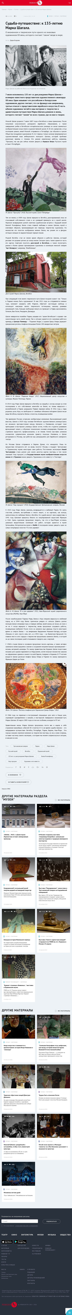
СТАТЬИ (56, 16)
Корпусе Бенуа (48, 141)
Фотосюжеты (6, 1251)
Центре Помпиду (20, 321)
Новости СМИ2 (6, 789)
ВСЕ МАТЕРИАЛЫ (64, 800)
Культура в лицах (8, 1265)
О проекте (31, 1269)
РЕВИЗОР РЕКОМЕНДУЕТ (12, 982)
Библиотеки (4, 1278)
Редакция (31, 1272)
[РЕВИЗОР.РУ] (35, 3)
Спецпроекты (37, 1248)
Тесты (3, 1259)
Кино (14, 1235)
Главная (4, 9)
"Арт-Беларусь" (11, 248)
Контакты (31, 1283)
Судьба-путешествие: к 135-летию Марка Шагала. (36, 9)
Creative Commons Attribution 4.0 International (51, 1296)
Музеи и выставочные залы (9, 1274)
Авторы (30, 1275)
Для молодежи (23, 1248)
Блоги (3, 1262)
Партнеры (31, 1280)
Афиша (48, 1245)
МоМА (35, 525)
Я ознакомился (9, 1226)
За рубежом (36, 1254)
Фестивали (36, 1251)
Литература (27, 1235)
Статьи (16, 9)
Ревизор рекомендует (50, 1249)
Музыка (52, 1235)
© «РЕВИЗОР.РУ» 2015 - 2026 (27, 1304)
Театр (4, 1235)
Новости (35, 1245)
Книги (22, 1269)
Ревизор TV (5, 1254)
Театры (3, 1272)
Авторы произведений (36, 1278)
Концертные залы (6, 1276)
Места (3, 1269)
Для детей (22, 1245)
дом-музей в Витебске (40, 243)
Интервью (5, 1248)
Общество (65, 1235)
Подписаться (51, 1221)
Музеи (10, 9)
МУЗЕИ (50, 16)
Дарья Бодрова (15, 40)
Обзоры (4, 1256)
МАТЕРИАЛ (63, 16)
